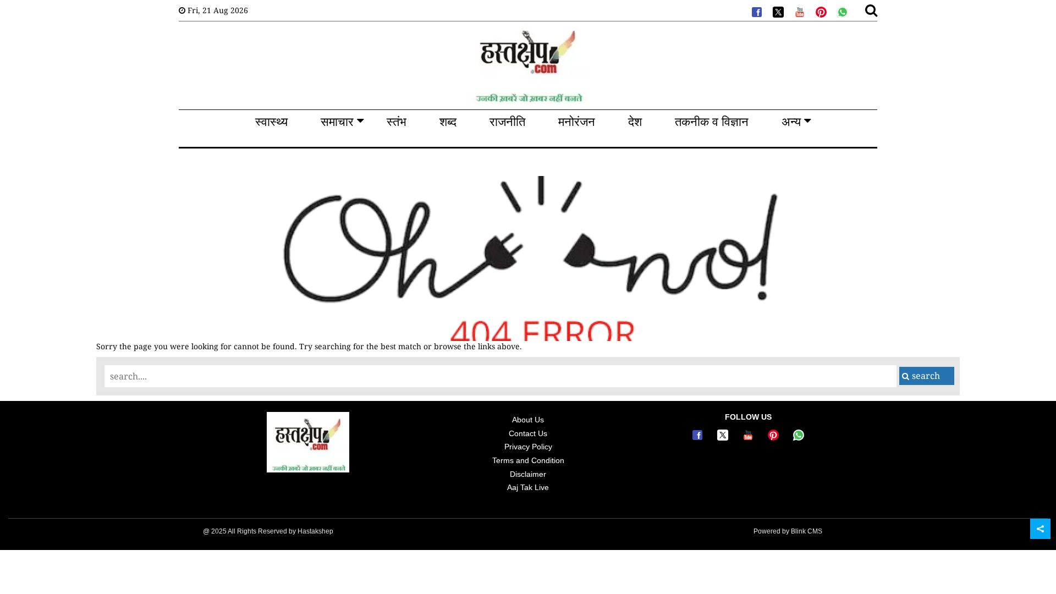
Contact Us (528, 433)
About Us (528, 419)
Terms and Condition (528, 460)
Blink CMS (806, 531)
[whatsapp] (841, 11)
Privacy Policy (528, 446)
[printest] (820, 11)
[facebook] (755, 11)
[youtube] (798, 11)
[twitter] (777, 11)
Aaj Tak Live (528, 487)
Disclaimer (528, 474)
